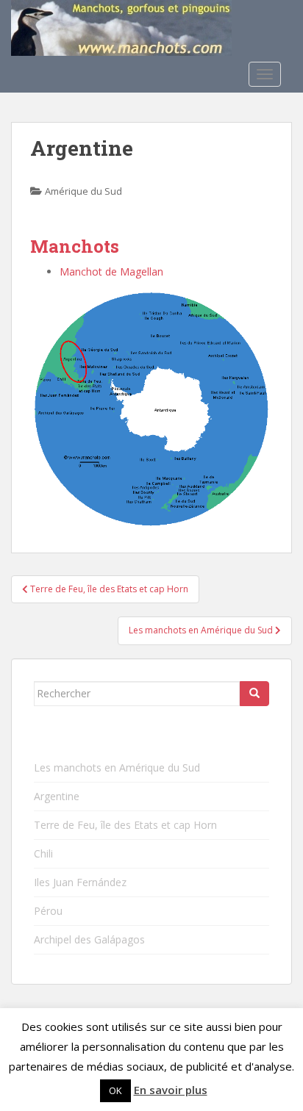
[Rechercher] (254, 693)
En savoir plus (170, 1089)
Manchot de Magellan (111, 271)
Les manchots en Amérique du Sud (117, 767)
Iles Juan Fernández (80, 882)
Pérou (48, 911)
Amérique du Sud (83, 191)
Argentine (56, 796)
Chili (43, 853)
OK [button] (115, 1090)
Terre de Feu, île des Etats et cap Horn (125, 825)
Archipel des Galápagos (89, 939)
